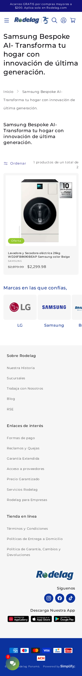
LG (20, 325)
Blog (11, 399)
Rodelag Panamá (27, 666)
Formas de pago (21, 438)
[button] (7, 20)
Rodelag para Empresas (27, 500)
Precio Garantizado (23, 479)
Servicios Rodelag (22, 489)
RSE (10, 409)
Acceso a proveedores (25, 469)
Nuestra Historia (21, 368)
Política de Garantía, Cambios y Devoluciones (34, 552)
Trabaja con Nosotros (25, 388)
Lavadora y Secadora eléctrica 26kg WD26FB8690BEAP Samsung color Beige (39, 254)
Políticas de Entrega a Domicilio (35, 539)
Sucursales (16, 378)
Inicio (8, 91)
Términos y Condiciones (27, 529)
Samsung (54, 325)
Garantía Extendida (23, 458)
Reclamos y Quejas (23, 448)
